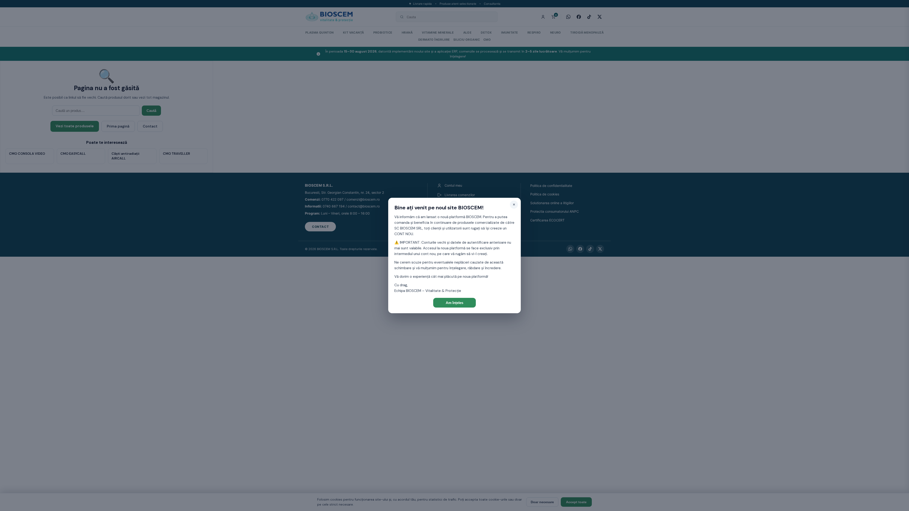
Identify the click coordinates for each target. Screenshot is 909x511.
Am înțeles (454, 303)
